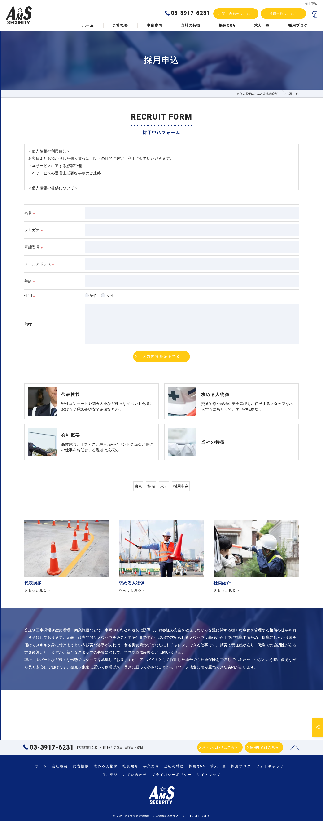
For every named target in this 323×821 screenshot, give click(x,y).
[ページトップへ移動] (295, 747)
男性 (93, 295)
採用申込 (181, 486)
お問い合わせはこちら (236, 14)
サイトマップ (209, 775)
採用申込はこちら (283, 14)
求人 (164, 486)
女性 (110, 295)
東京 (138, 486)
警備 (151, 486)
